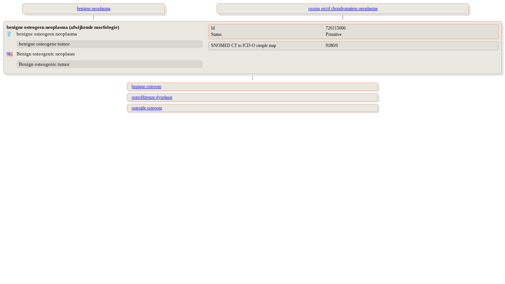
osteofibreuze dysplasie (152, 97)
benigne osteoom (146, 86)
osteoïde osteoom (147, 108)
